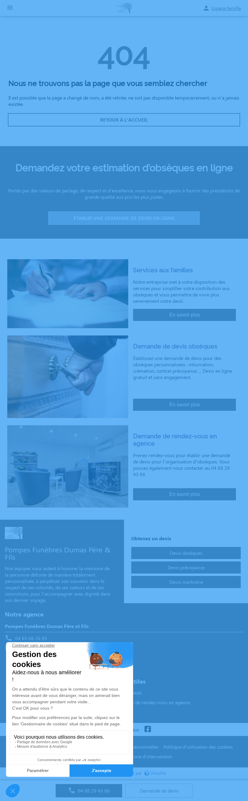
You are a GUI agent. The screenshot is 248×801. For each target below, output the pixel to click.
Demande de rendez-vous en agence (152, 702)
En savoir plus (184, 314)
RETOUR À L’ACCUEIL (124, 119)
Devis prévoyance (186, 567)
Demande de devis (159, 790)
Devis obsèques (186, 553)
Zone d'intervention (151, 756)
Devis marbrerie (186, 582)
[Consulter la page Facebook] (147, 729)
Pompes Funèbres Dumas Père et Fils (47, 626)
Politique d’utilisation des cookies (198, 747)
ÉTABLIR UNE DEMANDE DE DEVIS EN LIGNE (124, 218)
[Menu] (10, 8)
